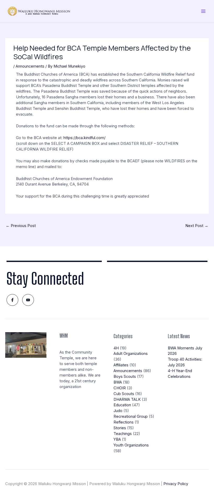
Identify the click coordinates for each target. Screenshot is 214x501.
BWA (118, 382)
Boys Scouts (125, 376)
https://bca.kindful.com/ (84, 137)
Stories (120, 428)
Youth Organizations (131, 445)
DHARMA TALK (127, 399)
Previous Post (21, 225)
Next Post (196, 225)
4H (116, 348)
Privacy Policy (175, 483)
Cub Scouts (124, 393)
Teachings (123, 433)
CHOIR (120, 388)
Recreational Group (131, 416)
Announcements (30, 66)
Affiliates (121, 365)
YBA (117, 439)
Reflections (124, 422)
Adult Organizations (131, 353)
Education (122, 405)
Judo (118, 410)
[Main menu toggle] (203, 11)
